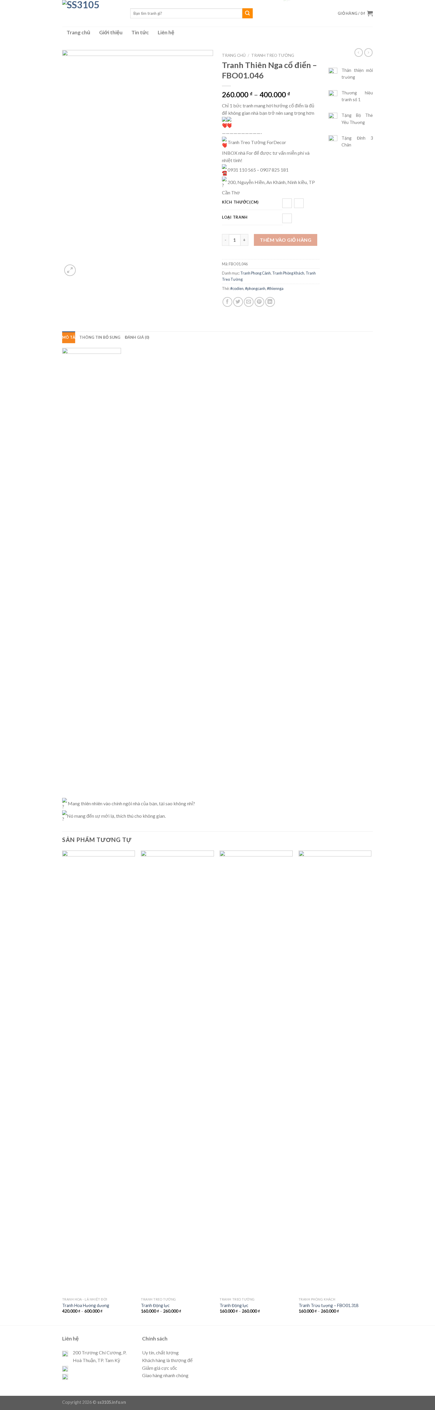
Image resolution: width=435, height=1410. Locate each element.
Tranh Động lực (155, 1305)
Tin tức (140, 32)
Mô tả (68, 337)
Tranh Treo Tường (272, 55)
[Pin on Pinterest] (259, 302)
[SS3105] (91, 13)
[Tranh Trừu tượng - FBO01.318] (335, 1072)
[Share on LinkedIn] (270, 302)
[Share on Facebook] (227, 302)
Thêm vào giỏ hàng (285, 240)
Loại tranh (235, 217)
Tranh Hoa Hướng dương (85, 1305)
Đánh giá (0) (137, 337)
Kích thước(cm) (240, 202)
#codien (237, 288)
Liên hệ (166, 32)
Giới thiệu (111, 32)
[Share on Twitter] (238, 302)
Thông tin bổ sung (99, 337)
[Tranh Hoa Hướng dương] (98, 1072)
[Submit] (247, 13)
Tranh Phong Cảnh (255, 273)
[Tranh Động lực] (177, 1072)
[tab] (68, 337)
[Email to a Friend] (249, 302)
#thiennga (275, 288)
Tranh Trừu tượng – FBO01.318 (328, 1305)
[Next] (371, 1087)
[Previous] (62, 1087)
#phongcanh (255, 288)
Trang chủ (78, 32)
